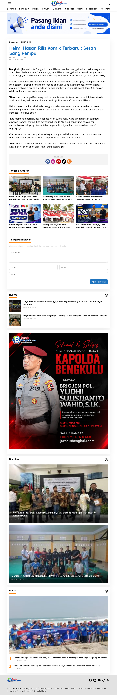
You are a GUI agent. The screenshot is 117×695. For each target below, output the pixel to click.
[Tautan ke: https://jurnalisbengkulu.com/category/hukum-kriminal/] (106, 295)
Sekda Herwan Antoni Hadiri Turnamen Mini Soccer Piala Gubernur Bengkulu (89, 197)
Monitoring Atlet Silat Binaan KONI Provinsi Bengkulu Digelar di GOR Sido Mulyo (58, 197)
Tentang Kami (46, 688)
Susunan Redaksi (86, 688)
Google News (40, 691)
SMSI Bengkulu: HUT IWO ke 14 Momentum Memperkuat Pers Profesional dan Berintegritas (23, 225)
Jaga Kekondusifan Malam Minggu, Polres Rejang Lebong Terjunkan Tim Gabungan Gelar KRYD (62, 302)
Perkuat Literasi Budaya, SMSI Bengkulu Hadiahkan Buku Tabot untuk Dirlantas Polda (91, 225)
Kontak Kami (25, 691)
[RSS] (69, 161)
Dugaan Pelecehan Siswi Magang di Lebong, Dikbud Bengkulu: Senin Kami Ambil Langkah (65, 315)
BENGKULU (13, 59)
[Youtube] (58, 161)
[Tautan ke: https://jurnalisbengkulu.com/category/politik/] (106, 591)
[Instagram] (53, 161)
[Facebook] (47, 161)
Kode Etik (11, 691)
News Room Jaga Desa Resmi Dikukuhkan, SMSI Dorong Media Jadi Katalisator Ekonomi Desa (24, 197)
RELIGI (20, 59)
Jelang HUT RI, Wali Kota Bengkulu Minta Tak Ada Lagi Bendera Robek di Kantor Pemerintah (56, 225)
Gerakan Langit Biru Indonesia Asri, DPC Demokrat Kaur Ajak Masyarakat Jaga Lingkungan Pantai (60, 657)
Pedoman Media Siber (65, 688)
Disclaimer (102, 688)
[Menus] (9, 3)
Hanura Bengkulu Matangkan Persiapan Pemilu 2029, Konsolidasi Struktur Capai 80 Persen (57, 666)
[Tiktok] (64, 161)
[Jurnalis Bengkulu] (59, 3)
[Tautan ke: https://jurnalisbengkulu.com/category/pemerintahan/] (106, 459)
